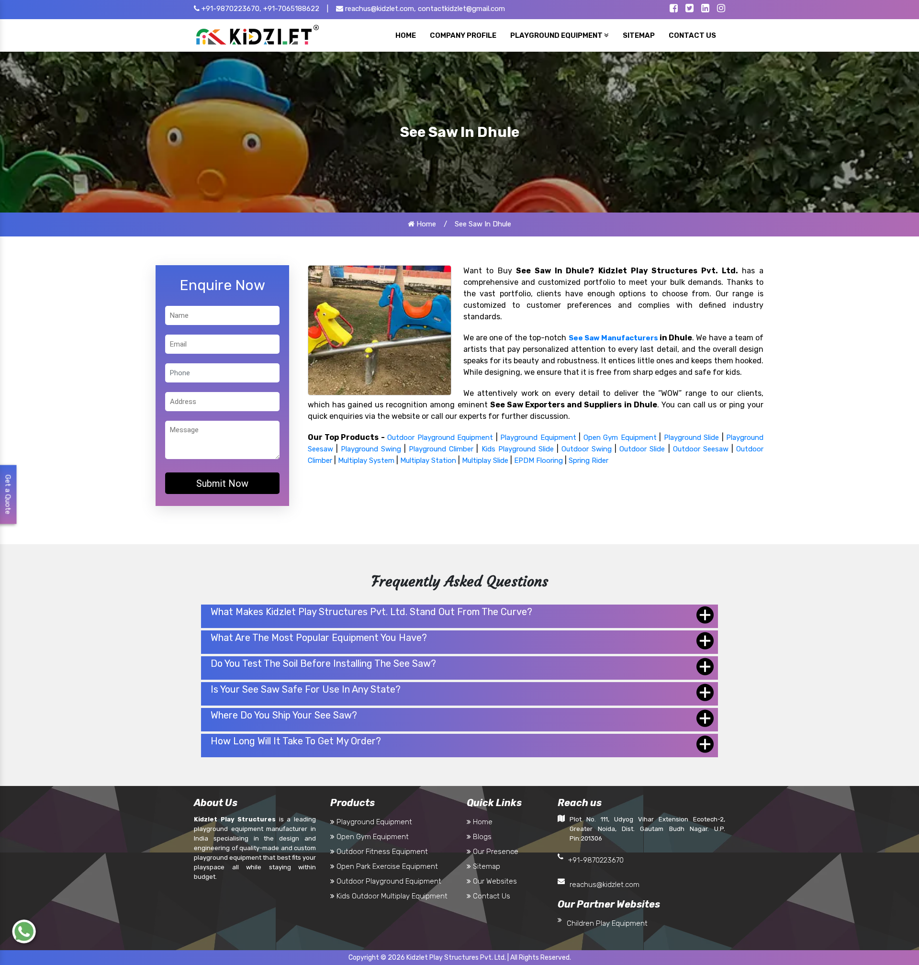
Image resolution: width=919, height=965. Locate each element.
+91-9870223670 (596, 860)
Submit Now (222, 483)
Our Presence (494, 851)
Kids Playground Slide (518, 449)
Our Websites (494, 881)
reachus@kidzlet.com (604, 884)
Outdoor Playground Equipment (440, 437)
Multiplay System (366, 460)
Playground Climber (441, 449)
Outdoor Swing (586, 449)
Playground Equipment (538, 437)
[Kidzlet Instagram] (721, 9)
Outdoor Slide (642, 449)
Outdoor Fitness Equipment (381, 851)
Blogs (481, 836)
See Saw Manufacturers (613, 338)
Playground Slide (691, 437)
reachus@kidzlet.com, (379, 8)
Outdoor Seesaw (700, 449)
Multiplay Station (428, 460)
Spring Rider (588, 460)
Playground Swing (371, 449)
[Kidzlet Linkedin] (705, 9)
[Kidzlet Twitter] (689, 9)
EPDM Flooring (538, 460)
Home (425, 224)
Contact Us (490, 896)
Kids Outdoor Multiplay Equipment (391, 896)
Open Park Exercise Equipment (386, 866)
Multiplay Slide (485, 460)
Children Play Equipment (607, 923)
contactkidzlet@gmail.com (461, 8)
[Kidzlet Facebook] (674, 9)
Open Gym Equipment (620, 437)
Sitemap (485, 866)
